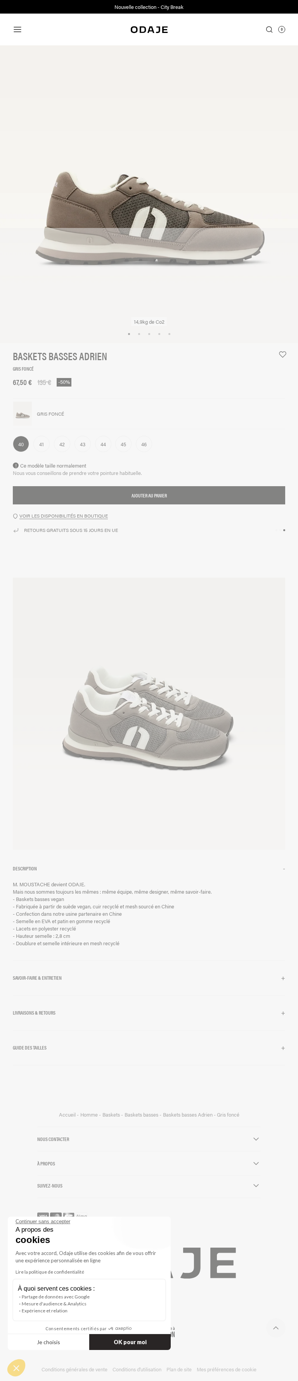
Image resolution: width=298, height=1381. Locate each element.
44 (103, 444)
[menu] (58, 29)
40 (21, 444)
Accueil (68, 1114)
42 (62, 444)
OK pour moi (130, 1342)
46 (144, 444)
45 (123, 444)
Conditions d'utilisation (137, 1369)
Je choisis (48, 1342)
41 (41, 444)
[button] (149, 868)
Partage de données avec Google (56, 1297)
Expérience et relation (45, 1311)
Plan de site (179, 1369)
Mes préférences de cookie (226, 1369)
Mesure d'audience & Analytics (54, 1304)
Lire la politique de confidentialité (50, 1272)
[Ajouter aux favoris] (279, 354)
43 (82, 444)
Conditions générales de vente (74, 1369)
